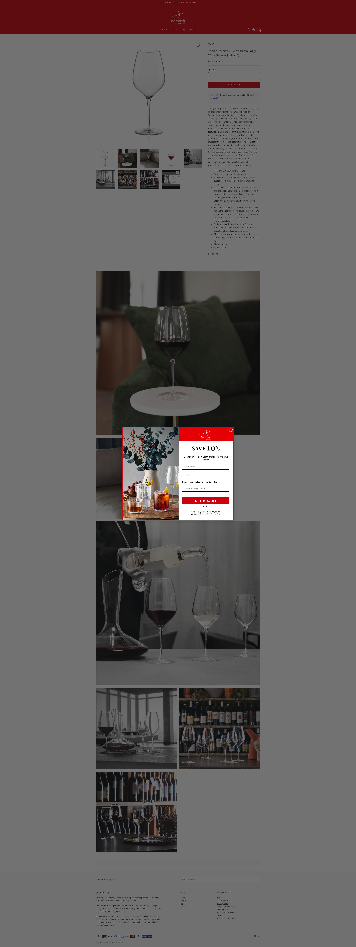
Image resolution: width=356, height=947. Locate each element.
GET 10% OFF (206, 500)
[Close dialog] (230, 429)
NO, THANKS (205, 507)
